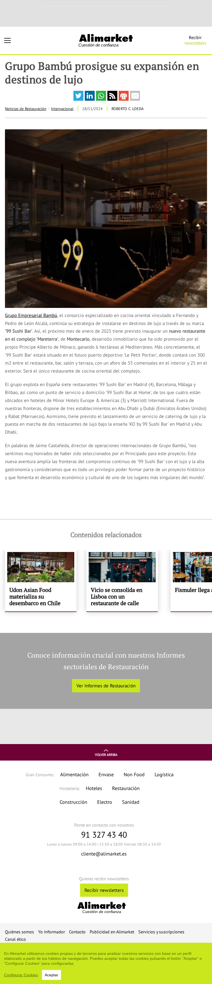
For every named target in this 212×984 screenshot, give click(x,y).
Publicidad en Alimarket (112, 931)
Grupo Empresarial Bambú (31, 315)
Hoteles (94, 788)
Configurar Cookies (21, 975)
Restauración (126, 788)
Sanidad (130, 802)
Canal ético (15, 939)
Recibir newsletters (104, 890)
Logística (164, 774)
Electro (104, 802)
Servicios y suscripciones (161, 931)
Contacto (77, 931)
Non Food (134, 774)
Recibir (195, 40)
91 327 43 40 (104, 834)
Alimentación (74, 774)
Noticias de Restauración (25, 108)
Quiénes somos (19, 931)
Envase (106, 774)
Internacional (62, 108)
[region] (106, 963)
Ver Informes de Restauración (106, 686)
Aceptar (51, 975)
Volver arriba (106, 755)
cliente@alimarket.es (104, 854)
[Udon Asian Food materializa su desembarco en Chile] (40, 580)
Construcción (73, 802)
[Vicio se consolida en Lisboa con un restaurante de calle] (122, 580)
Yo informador (51, 931)
